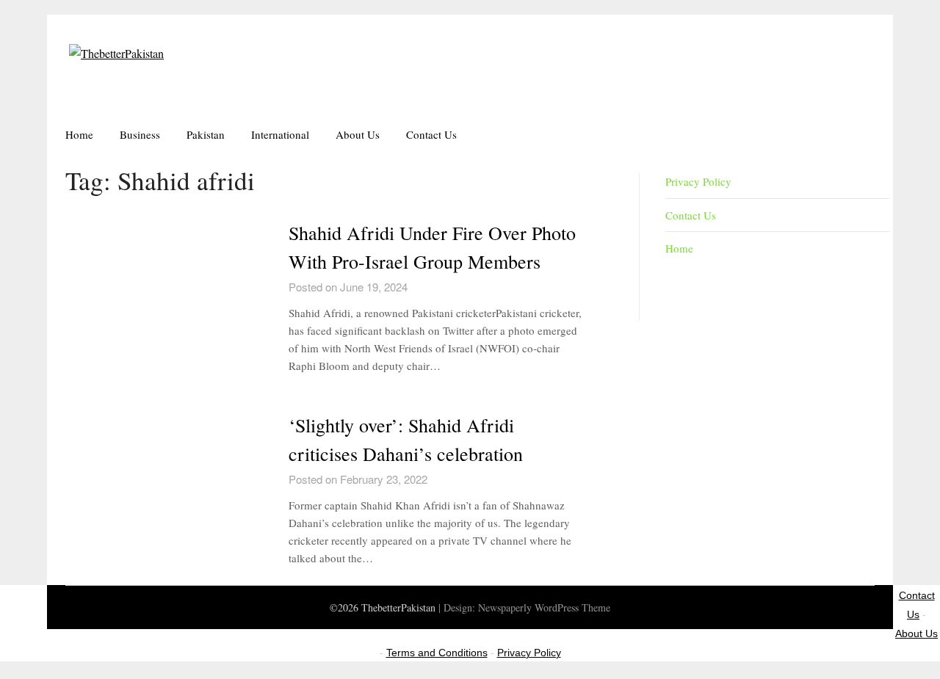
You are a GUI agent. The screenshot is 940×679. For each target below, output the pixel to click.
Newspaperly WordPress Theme (544, 607)
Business (140, 134)
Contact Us (431, 134)
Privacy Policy (698, 181)
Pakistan (206, 134)
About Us (358, 134)
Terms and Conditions (437, 652)
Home (79, 134)
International (280, 134)
